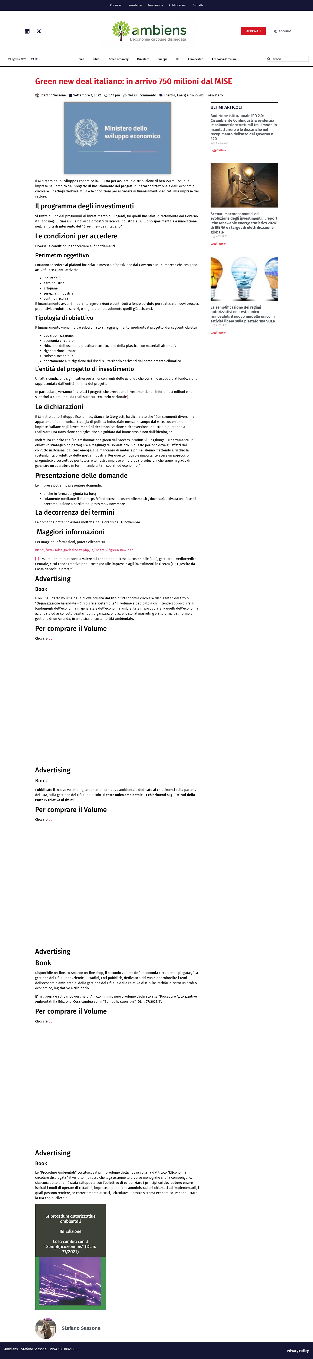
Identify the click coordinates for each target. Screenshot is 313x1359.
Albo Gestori (196, 59)
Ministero (143, 59)
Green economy (119, 59)
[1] (129, 397)
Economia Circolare (224, 59)
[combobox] (288, 59)
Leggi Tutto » (218, 150)
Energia (162, 59)
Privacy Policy (298, 1351)
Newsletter (135, 5)
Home (80, 59)
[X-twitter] (39, 31)
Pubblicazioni (178, 5)
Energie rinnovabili (192, 95)
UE (177, 59)
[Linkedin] (27, 31)
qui (51, 638)
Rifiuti (96, 59)
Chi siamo (116, 5)
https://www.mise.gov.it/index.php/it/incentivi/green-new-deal (85, 550)
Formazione (155, 5)
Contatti (197, 5)
